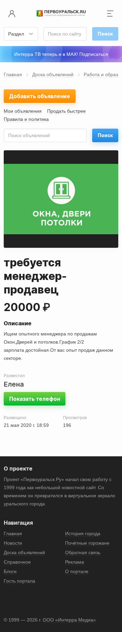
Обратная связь (82, 552)
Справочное (17, 562)
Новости (13, 543)
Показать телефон (34, 398)
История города (82, 533)
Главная (13, 74)
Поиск (105, 135)
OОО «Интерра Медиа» (69, 620)
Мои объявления (23, 111)
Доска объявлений (53, 74)
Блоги (10, 571)
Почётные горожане (87, 543)
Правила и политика (26, 119)
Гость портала (19, 581)
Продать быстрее (66, 111)
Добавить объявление (39, 96)
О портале (76, 571)
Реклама (74, 562)
